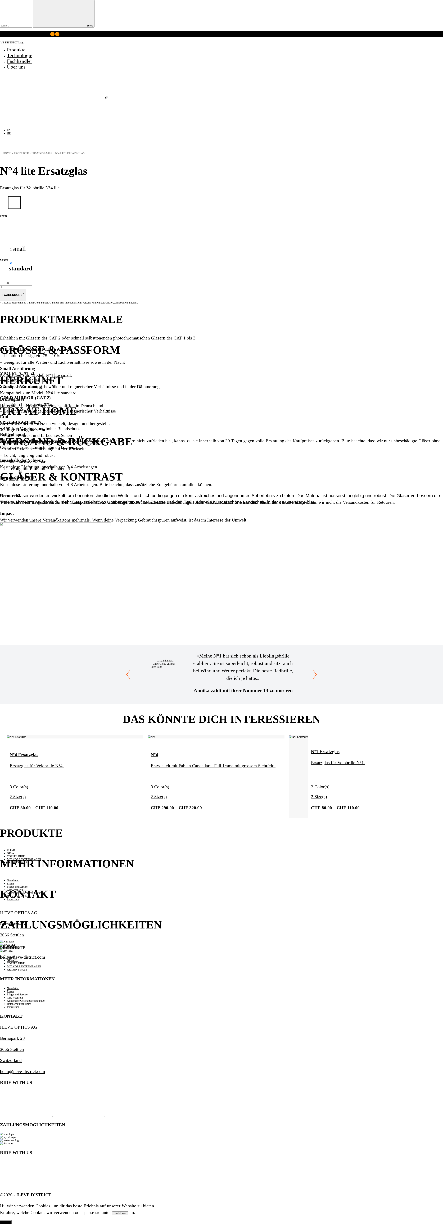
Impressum (13, 1006)
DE (9, 133)
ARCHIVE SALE (17, 969)
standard (20, 268)
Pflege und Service (17, 886)
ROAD (11, 850)
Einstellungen (120, 1213)
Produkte (16, 49)
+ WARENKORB (12, 294)
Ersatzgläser (41, 153)
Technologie (19, 55)
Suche (89, 25)
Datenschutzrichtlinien (19, 1003)
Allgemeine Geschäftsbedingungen (26, 1000)
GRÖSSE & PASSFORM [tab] (60, 350)
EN (9, 130)
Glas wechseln (15, 997)
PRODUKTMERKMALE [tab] (61, 319)
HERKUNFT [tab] (31, 380)
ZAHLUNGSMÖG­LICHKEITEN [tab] (81, 925)
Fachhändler (19, 61)
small (19, 248)
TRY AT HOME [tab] (38, 411)
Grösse (4, 259)
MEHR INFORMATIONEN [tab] (67, 864)
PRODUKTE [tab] (31, 833)
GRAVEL (12, 853)
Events (10, 883)
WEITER (5, 1222)
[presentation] (128, 674)
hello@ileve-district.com (22, 957)
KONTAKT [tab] (28, 894)
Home (7, 153)
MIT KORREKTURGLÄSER (24, 966)
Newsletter (13, 880)
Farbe (3, 215)
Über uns (16, 67)
